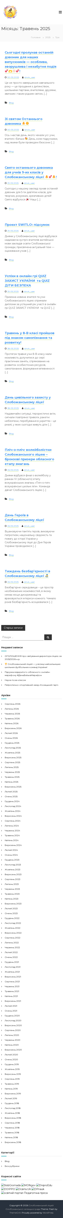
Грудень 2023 (12, 859)
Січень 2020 (11, 1059)
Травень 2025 (12, 777)
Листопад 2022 (13, 923)
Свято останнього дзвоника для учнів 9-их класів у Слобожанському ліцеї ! (31, 172)
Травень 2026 (12, 718)
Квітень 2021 (11, 996)
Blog (11, 102)
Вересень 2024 (13, 816)
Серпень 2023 (12, 879)
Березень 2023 (13, 903)
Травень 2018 (12, 1132)
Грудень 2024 (12, 801)
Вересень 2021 (13, 976)
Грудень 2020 (12, 1015)
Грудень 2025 (12, 743)
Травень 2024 (12, 835)
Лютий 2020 (11, 1054)
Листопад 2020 (13, 1020)
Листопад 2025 (13, 747)
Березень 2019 (13, 1093)
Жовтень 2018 (12, 1113)
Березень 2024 (13, 845)
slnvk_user (29, 77)
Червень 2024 (12, 830)
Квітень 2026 (11, 723)
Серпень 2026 (12, 704)
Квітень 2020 (12, 1045)
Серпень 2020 (13, 1030)
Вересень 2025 (13, 757)
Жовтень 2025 (12, 752)
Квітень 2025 (11, 782)
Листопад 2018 (13, 1108)
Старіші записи (13, 627)
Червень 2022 (12, 947)
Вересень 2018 (13, 1118)
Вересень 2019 (13, 1074)
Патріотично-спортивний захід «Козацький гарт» (31, 685)
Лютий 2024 (11, 850)
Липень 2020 (12, 1035)
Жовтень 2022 (12, 928)
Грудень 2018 (12, 1103)
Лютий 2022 (11, 952)
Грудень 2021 (12, 962)
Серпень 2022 (12, 937)
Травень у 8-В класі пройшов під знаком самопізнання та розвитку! (29, 337)
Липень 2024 (12, 825)
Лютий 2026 (11, 733)
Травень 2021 (12, 991)
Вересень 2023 (13, 874)
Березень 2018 (13, 1142)
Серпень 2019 (12, 1079)
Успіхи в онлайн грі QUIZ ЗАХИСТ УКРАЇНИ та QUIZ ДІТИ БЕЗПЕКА (27, 280)
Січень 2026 (11, 738)
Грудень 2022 (12, 918)
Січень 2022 (11, 957)
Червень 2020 (12, 1040)
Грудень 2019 (12, 1064)
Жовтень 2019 (12, 1069)
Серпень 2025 (12, 762)
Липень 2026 (12, 708)
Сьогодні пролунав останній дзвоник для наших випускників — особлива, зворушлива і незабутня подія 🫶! (30, 62)
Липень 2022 (12, 942)
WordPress (48, 1212)
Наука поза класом (15, 680)
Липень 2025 (12, 767)
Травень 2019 (12, 1083)
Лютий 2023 (11, 908)
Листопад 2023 (13, 864)
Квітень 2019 (11, 1088)
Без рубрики (12, 1166)
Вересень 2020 (13, 1025)
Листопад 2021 (12, 967)
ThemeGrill (15, 1212)
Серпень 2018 (12, 1122)
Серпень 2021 (12, 981)
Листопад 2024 (13, 806)
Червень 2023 (12, 889)
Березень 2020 (13, 1049)
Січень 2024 (11, 855)
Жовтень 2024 (12, 811)
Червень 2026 (12, 713)
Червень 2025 (12, 772)
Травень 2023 (12, 894)
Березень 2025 (13, 786)
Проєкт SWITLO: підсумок (27, 225)
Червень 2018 (12, 1127)
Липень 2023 (12, 884)
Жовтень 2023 (12, 869)
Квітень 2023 (11, 898)
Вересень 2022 (13, 933)
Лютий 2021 (11, 1006)
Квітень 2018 (11, 1137)
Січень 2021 (11, 1010)
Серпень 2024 (12, 820)
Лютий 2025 (11, 791)
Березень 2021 (13, 1001)
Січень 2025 (11, 796)
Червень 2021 (12, 986)
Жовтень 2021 (12, 971)
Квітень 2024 (12, 840)
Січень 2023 (11, 913)
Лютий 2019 (11, 1098)
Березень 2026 (13, 728)
